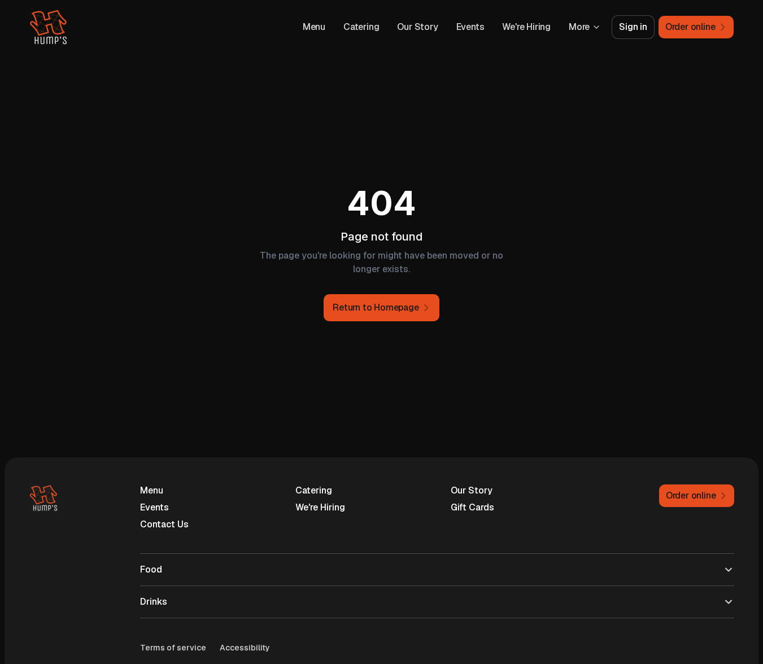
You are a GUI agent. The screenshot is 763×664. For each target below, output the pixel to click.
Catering (361, 27)
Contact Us (164, 524)
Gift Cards (472, 507)
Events (470, 27)
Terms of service (173, 648)
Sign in (633, 27)
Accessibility (245, 648)
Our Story (417, 27)
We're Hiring (526, 27)
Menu (314, 27)
